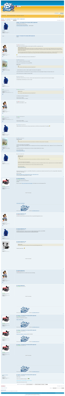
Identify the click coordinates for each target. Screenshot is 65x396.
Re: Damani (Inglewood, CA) (21, 213)
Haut (63, 74)
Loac (2, 161)
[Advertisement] (39, 40)
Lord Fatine (19, 179)
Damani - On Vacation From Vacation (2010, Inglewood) (13, 18)
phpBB (29, 394)
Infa (18, 76)
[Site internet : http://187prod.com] (2, 56)
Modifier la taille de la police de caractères (63, 15)
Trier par (34, 384)
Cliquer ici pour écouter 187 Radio (11, 15)
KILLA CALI (22, 15)
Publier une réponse (2, 20)
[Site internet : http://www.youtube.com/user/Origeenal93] (2, 71)
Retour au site (4, 15)
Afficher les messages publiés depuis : (21, 384)
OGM (2, 67)
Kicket (3, 52)
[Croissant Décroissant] (44, 384)
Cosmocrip (19, 23)
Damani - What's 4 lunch (20, 319)
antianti (19, 229)
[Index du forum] (8, 6)
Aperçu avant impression (61, 15)
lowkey (19, 375)
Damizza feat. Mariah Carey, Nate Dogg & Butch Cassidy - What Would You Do (27, 174)
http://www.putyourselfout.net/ (21, 150)
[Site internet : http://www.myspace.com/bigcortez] (2, 94)
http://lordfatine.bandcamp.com (35, 210)
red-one (19, 242)
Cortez (18, 89)
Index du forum (18, 15)
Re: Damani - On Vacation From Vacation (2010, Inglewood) (26, 315)
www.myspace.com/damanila (21, 203)
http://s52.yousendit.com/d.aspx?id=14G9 (22, 25)
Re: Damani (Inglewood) (21, 178)
